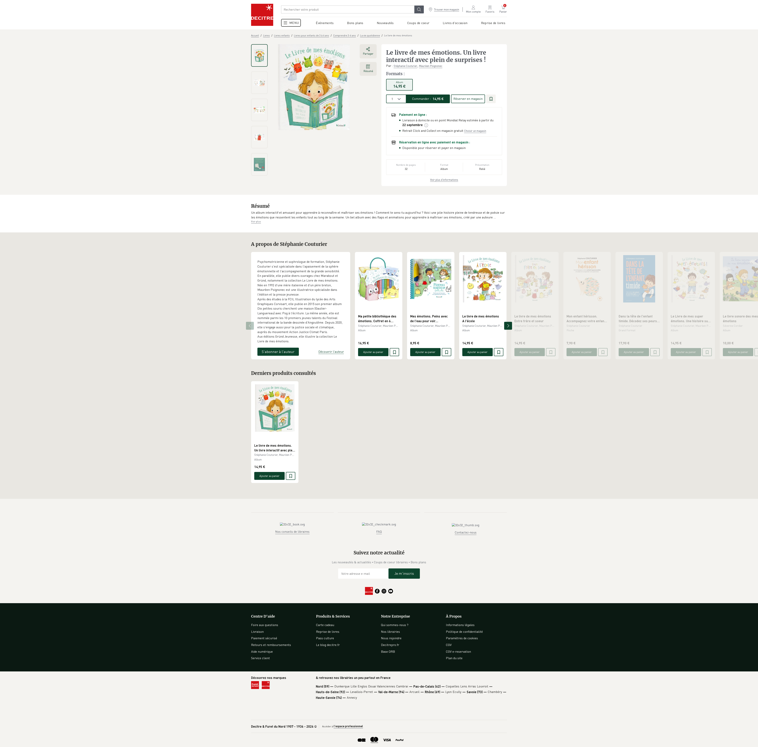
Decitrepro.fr (390, 645)
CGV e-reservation (458, 651)
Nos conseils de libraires (292, 532)
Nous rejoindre (391, 638)
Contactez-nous (466, 532)
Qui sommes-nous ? (394, 625)
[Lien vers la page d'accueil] (262, 15)
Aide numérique (262, 651)
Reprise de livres (327, 632)
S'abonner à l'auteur (278, 351)
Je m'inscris (404, 573)
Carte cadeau (325, 625)
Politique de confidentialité (464, 632)
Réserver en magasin (468, 99)
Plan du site (454, 658)
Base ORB (388, 651)
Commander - (428, 99)
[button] (379, 215)
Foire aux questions (264, 625)
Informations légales (460, 625)
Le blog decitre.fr (328, 645)
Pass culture (325, 638)
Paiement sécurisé (264, 638)
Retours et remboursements (271, 645)
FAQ (379, 532)
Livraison (257, 632)
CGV (449, 645)
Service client (260, 658)
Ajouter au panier (373, 352)
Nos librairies (390, 632)
